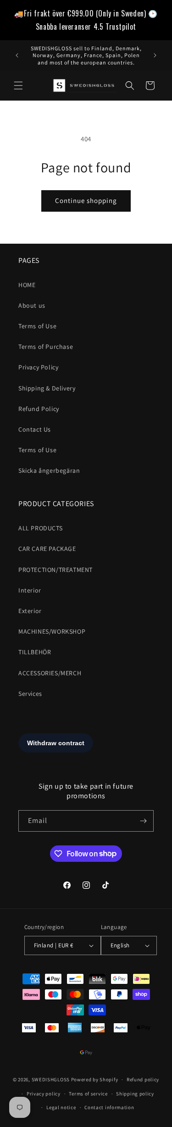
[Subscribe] (143, 821)
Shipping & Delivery (46, 388)
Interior (29, 590)
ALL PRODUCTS (40, 528)
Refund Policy (38, 409)
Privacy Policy (38, 367)
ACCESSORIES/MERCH (49, 673)
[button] (18, 85)
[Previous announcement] (17, 55)
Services (30, 693)
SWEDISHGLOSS (51, 1079)
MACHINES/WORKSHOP (51, 631)
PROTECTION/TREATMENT (55, 570)
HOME (26, 285)
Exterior (30, 611)
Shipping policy (135, 1093)
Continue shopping (86, 200)
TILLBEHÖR (34, 652)
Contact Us (34, 429)
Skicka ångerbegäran (49, 470)
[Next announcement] (155, 55)
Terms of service (88, 1093)
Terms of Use (37, 326)
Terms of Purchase (45, 346)
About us (31, 305)
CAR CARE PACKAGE (47, 549)
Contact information (109, 1107)
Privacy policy (44, 1093)
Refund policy (143, 1079)
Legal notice (61, 1107)
